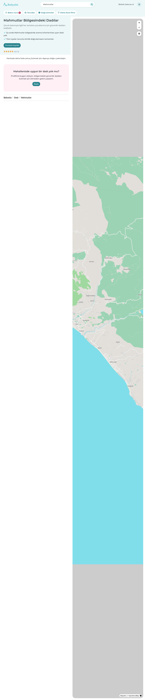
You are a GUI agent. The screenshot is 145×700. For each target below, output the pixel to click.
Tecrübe (31, 13)
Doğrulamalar (47, 13)
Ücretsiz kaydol (12, 45)
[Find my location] (139, 33)
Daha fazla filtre (67, 13)
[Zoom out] (139, 27)
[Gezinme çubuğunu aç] (139, 4)
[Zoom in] (139, 22)
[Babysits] (11, 4)
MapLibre (123, 696)
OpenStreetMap (134, 696)
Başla (36, 84)
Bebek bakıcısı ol (126, 4)
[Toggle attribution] (140, 695)
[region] (107, 358)
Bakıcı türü (13, 13)
